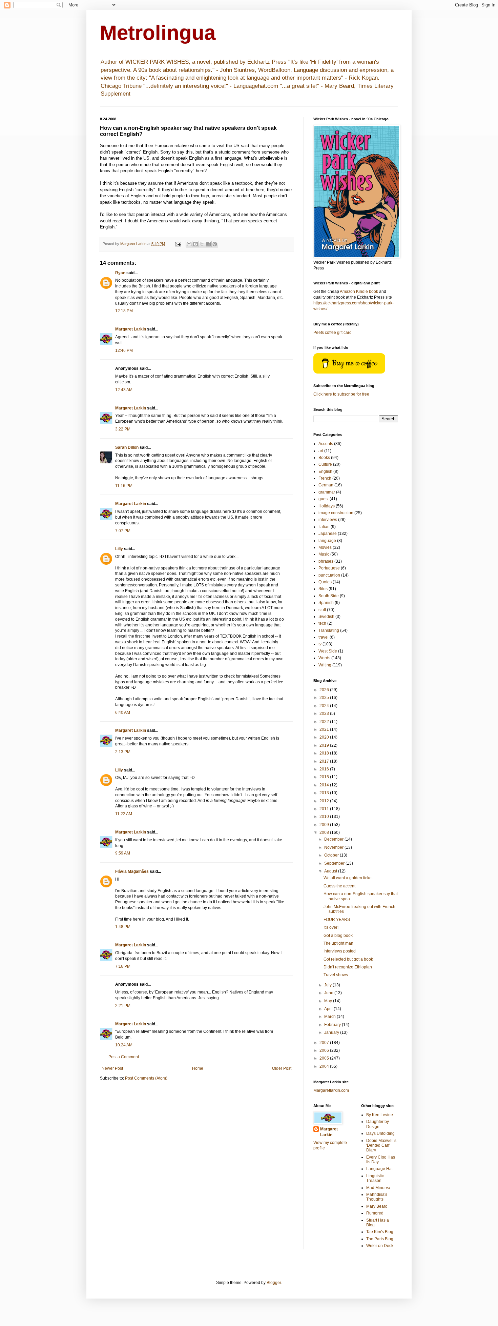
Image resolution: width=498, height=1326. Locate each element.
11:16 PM (123, 485)
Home (197, 1068)
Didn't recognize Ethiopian (348, 967)
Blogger (274, 1282)
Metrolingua (157, 32)
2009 (324, 824)
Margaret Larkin (130, 329)
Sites (323, 588)
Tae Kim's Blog (379, 1231)
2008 (324, 832)
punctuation (329, 575)
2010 (324, 816)
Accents (325, 443)
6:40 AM (122, 712)
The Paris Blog (379, 1239)
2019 (324, 745)
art (320, 450)
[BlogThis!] (195, 244)
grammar (326, 492)
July (328, 985)
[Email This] (189, 244)
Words (324, 658)
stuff (322, 609)
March (330, 1016)
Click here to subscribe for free (341, 394)
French (324, 478)
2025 (324, 697)
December (334, 839)
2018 (324, 753)
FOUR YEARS (337, 919)
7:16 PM (122, 966)
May (328, 1001)
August (331, 871)
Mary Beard (377, 1206)
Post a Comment (123, 1056)
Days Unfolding (380, 1133)
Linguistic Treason (375, 1178)
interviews (327, 519)
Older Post (281, 1068)
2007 (324, 1042)
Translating (328, 630)
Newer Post (112, 1068)
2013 (324, 792)
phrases (325, 561)
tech (322, 623)
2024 (324, 705)
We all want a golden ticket (348, 878)
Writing (324, 665)
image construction (335, 512)
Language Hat (379, 1168)
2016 (324, 769)
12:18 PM (124, 310)
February (333, 1024)
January (332, 1032)
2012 (324, 801)
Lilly (119, 548)
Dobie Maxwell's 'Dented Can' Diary (381, 1145)
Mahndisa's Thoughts (376, 1197)
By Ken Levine (379, 1114)
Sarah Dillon (127, 447)
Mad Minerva (378, 1187)
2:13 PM (122, 751)
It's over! (331, 927)
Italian (324, 526)
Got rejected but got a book (348, 959)
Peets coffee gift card (332, 332)
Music (323, 554)
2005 (324, 1058)
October (332, 855)
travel (323, 637)
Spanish (326, 602)
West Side (327, 651)
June (329, 992)
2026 (324, 689)
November (334, 847)
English (325, 471)
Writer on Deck (379, 1245)
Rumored (374, 1213)
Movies (325, 547)
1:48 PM (122, 926)
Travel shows (336, 974)
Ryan (120, 272)
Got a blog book (338, 935)
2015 (324, 777)
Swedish (326, 616)
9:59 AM (122, 853)
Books (324, 457)
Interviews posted (340, 951)
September (335, 863)
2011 (324, 808)
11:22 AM (123, 813)
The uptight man (338, 943)
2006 (324, 1050)
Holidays (326, 506)
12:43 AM (123, 389)
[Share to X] (202, 244)
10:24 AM (123, 1045)
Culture (325, 464)
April (329, 1008)
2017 (324, 761)
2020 (324, 737)
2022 (324, 721)
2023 (324, 713)
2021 (324, 729)
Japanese (327, 533)
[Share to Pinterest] (214, 244)
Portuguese (329, 568)
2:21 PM (122, 1005)
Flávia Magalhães (132, 871)
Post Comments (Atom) (146, 1078)
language (327, 540)
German (325, 485)
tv (319, 644)
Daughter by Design (377, 1124)
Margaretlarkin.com (331, 1090)
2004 (324, 1066)
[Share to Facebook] (208, 244)
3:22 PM (122, 429)
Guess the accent (339, 886)
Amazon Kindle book (359, 291)
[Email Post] (177, 244)
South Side (328, 596)
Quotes (325, 582)
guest (323, 499)
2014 (324, 785)
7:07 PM (122, 530)
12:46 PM (124, 350)
